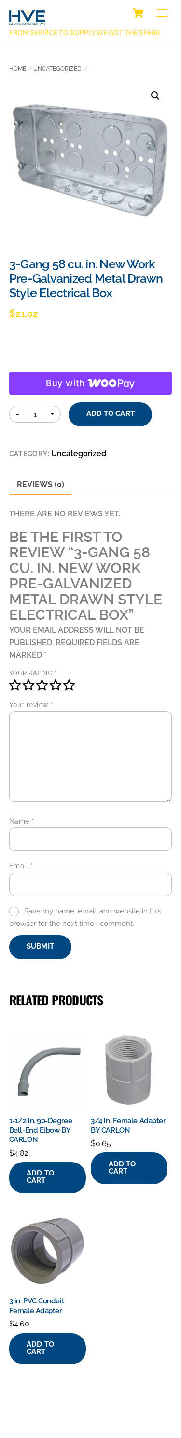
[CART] (138, 13)
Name (21, 821)
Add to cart (110, 413)
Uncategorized (57, 68)
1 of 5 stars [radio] (15, 685)
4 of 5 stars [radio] (55, 685)
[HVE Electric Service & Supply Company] (27, 19)
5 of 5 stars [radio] (69, 685)
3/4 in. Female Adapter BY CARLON (128, 1125)
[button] (155, 95)
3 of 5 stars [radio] (42, 685)
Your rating (32, 672)
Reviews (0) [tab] (40, 484)
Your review (31, 705)
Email (21, 866)
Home (17, 68)
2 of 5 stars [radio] (28, 685)
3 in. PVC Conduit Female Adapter (36, 1306)
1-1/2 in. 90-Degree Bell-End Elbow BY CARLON (40, 1130)
